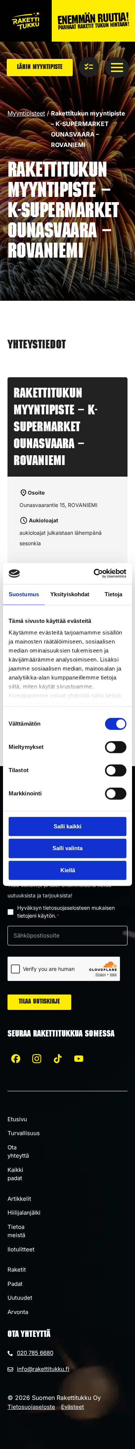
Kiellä (67, 870)
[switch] (115, 747)
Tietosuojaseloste (31, 1406)
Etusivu (17, 1119)
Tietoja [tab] (114, 594)
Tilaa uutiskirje (39, 1002)
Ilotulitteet (21, 1249)
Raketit (17, 1269)
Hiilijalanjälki (24, 1212)
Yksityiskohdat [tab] (69, 594)
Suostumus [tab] (24, 594)
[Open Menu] (117, 67)
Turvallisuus (24, 1133)
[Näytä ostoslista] (89, 67)
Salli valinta (67, 848)
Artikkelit (19, 1198)
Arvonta (18, 1312)
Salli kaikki (67, 826)
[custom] (16, 1058)
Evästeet (72, 1406)
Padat (15, 1283)
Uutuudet (20, 1297)
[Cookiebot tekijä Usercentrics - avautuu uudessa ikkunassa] (95, 573)
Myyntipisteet (26, 113)
